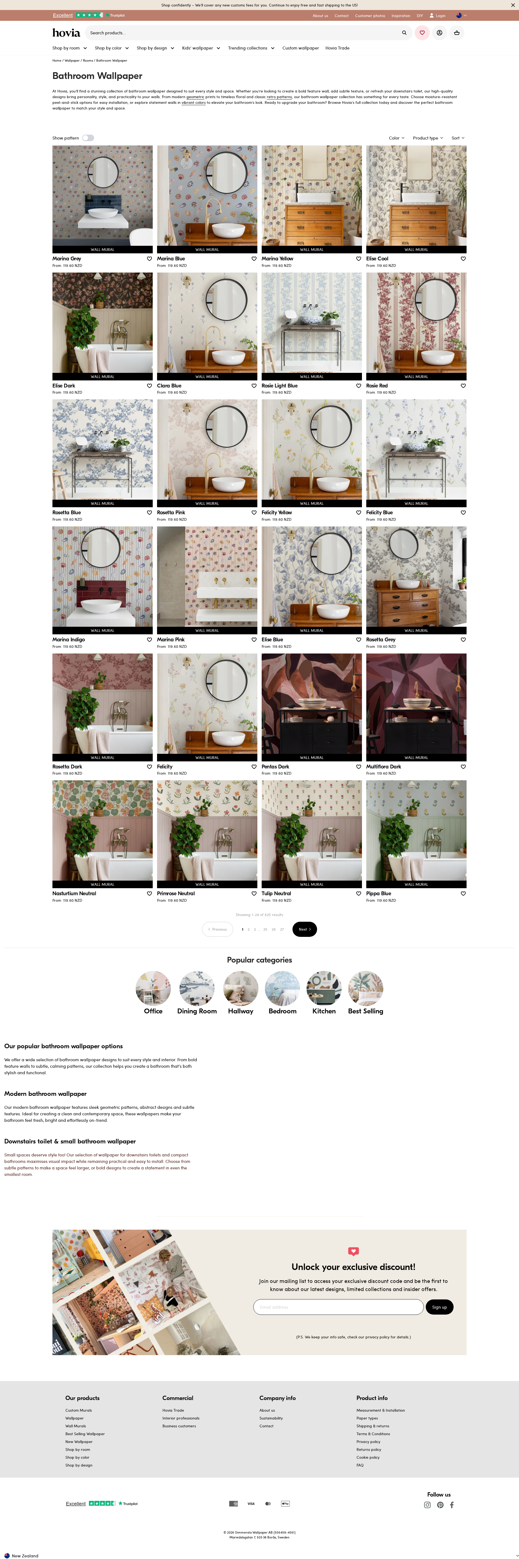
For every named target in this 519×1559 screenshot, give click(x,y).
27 (282, 929)
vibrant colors (194, 102)
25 (265, 929)
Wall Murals (75, 1425)
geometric (195, 96)
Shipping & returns (373, 1425)
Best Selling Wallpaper (85, 1433)
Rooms (88, 60)
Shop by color (77, 1457)
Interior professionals (180, 1418)
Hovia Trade (173, 1410)
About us (267, 1410)
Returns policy (369, 1449)
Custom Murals (78, 1410)
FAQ (360, 1465)
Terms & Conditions (373, 1433)
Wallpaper (72, 60)
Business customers (179, 1425)
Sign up (439, 1307)
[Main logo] (67, 32)
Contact (267, 1425)
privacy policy (377, 1336)
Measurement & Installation (381, 1410)
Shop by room (77, 1449)
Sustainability (271, 1418)
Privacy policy (368, 1441)
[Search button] (404, 32)
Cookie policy (368, 1457)
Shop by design (78, 1465)
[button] (459, 16)
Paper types (367, 1418)
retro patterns (279, 96)
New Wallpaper (79, 1441)
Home (56, 60)
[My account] (439, 32)
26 (274, 929)
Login (440, 15)
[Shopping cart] (456, 32)
